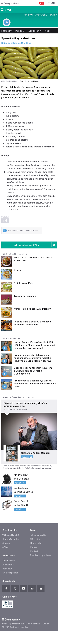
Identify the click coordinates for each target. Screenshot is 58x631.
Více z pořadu (11, 338)
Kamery (53, 15)
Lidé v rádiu (36, 543)
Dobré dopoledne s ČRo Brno (16, 43)
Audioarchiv (41, 15)
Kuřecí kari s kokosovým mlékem (32, 308)
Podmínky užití (33, 624)
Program (28, 15)
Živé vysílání (8, 560)
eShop (5, 547)
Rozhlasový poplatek (40, 555)
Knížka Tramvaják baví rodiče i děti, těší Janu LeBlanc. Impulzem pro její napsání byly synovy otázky (34, 345)
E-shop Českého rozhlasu (18, 397)
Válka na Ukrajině (10, 535)
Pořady (19, 30)
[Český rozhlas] (10, 3)
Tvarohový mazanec (25, 296)
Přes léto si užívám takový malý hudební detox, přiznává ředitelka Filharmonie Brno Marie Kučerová (33, 358)
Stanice (6, 543)
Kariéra (33, 547)
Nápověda (35, 539)
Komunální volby (10, 539)
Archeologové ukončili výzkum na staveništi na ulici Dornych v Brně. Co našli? (35, 383)
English (46, 624)
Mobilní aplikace (10, 572)
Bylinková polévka (24, 283)
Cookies (6, 624)
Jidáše (17, 270)
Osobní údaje (18, 624)
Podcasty (7, 568)
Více (48, 30)
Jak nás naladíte (38, 535)
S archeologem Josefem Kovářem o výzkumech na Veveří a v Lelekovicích (33, 370)
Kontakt (34, 551)
